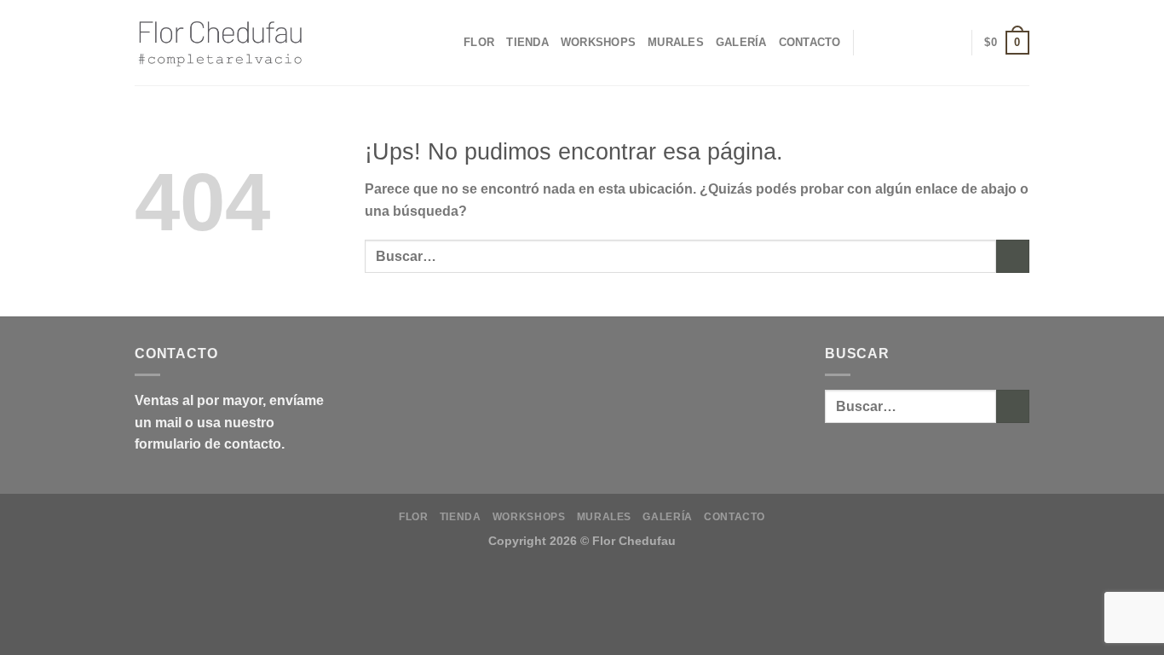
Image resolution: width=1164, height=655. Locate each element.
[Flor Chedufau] (220, 43)
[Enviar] (1012, 256)
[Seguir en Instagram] (925, 42)
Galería (741, 42)
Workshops (598, 42)
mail (168, 422)
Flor (479, 42)
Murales (676, 42)
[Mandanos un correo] (947, 42)
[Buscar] (902, 42)
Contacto (810, 42)
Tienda (527, 42)
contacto (252, 444)
